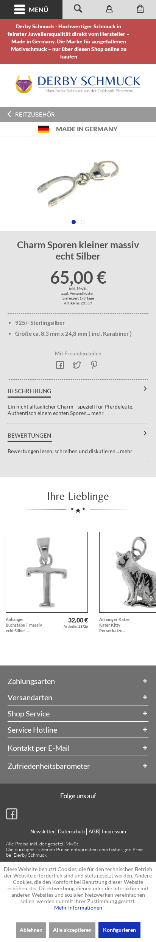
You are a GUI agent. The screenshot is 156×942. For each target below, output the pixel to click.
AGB (94, 831)
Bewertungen (29, 435)
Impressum (114, 831)
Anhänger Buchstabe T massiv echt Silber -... (24, 625)
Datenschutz (72, 831)
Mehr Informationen (78, 907)
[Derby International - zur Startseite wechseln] (78, 84)
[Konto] (109, 9)
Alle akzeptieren (72, 930)
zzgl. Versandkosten (78, 293)
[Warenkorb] (140, 9)
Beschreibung (29, 390)
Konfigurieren (119, 930)
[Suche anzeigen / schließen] (78, 9)
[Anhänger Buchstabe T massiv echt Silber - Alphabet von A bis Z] (47, 572)
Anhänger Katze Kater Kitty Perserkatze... (114, 625)
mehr (97, 413)
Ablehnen (31, 930)
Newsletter (42, 831)
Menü (38, 10)
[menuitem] (31, 9)
